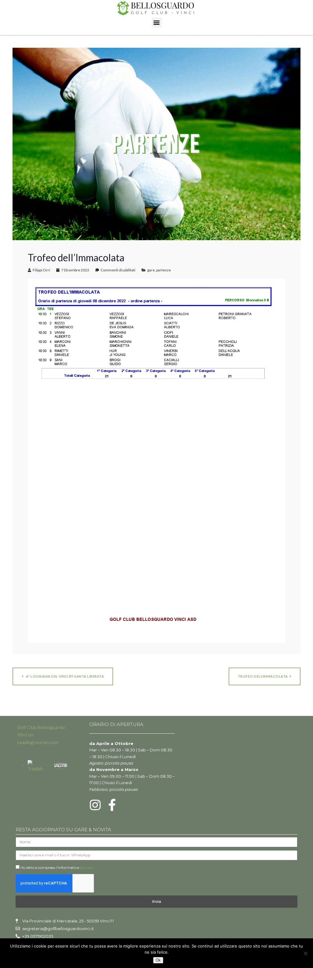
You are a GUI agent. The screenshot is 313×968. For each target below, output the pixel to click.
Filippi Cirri (41, 270)
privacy (86, 867)
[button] (157, 22)
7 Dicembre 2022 (75, 270)
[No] (305, 953)
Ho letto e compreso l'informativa (56, 867)
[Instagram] (95, 805)
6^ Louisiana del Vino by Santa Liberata (64, 676)
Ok (158, 960)
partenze (163, 270)
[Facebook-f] (112, 805)
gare (151, 270)
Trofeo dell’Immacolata (263, 676)
